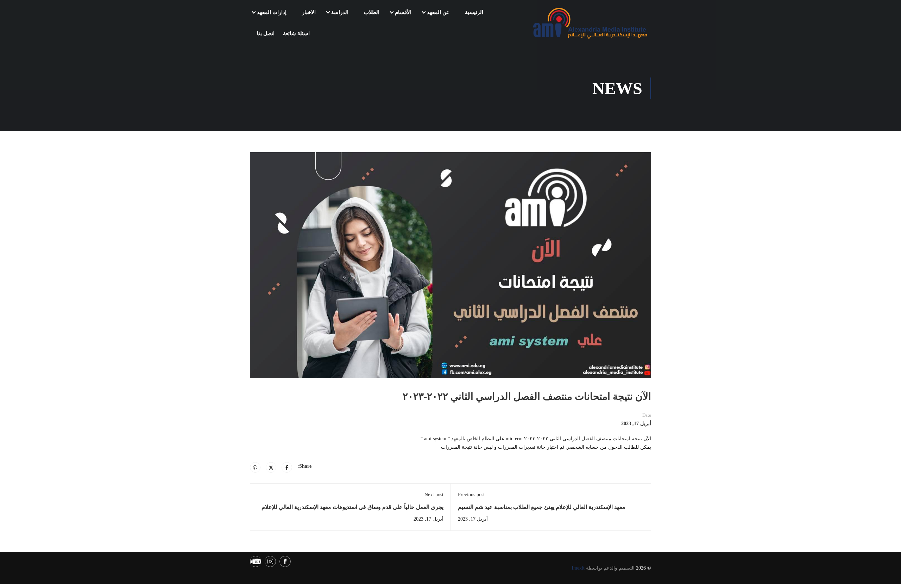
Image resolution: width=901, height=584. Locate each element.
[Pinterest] (255, 467)
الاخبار (309, 12)
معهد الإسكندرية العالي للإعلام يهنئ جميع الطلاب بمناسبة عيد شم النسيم (541, 507)
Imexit (578, 568)
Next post (433, 494)
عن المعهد (438, 12)
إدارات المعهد (271, 12)
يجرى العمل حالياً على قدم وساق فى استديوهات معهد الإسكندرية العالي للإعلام (352, 507)
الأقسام (403, 12)
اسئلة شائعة (296, 33)
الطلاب (371, 12)
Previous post (471, 494)
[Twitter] (271, 467)
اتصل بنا (266, 33)
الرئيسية (474, 12)
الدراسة (339, 12)
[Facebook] (287, 467)
